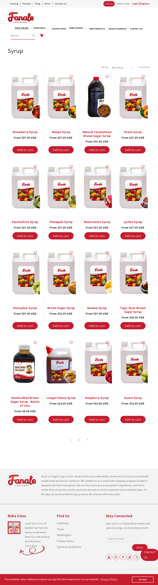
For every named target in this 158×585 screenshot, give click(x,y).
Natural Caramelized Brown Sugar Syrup (97, 134)
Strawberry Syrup (25, 132)
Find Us (109, 3)
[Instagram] (116, 557)
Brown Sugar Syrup (61, 308)
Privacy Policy (65, 541)
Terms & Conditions (69, 547)
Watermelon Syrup (97, 222)
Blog (37, 3)
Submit (139, 547)
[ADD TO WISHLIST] (35, 77)
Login (135, 3)
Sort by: (105, 67)
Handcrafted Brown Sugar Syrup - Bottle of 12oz (25, 402)
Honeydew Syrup (25, 308)
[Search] (31, 35)
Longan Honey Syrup (61, 398)
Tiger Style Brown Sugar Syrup (133, 310)
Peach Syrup (133, 132)
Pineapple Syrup (61, 222)
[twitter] (137, 557)
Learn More (31, 545)
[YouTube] (109, 557)
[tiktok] (130, 557)
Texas (60, 529)
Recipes (26, 3)
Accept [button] (143, 579)
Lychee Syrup (133, 222)
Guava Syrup (133, 398)
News (47, 3)
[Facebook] (123, 557)
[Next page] (87, 439)
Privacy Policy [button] (109, 579)
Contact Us (60, 3)
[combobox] (23, 35)
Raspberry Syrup (97, 398)
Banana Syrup (97, 308)
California (63, 523)
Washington (64, 535)
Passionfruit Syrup (25, 222)
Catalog (14, 3)
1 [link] (70, 439)
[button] (23, 28)
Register (145, 3)
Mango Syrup (61, 132)
